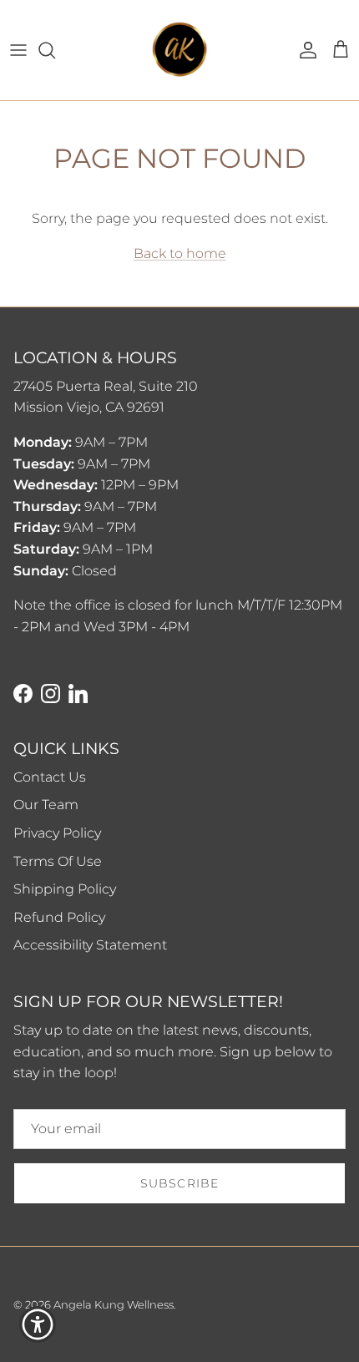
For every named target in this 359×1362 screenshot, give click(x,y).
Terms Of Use (57, 861)
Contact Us (49, 777)
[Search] (55, 50)
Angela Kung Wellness (113, 1304)
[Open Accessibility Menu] (38, 1325)
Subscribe (179, 1183)
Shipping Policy (64, 889)
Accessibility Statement (90, 945)
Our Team (45, 805)
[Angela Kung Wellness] (179, 50)
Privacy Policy (57, 833)
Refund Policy (59, 917)
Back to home (180, 253)
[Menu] (18, 50)
